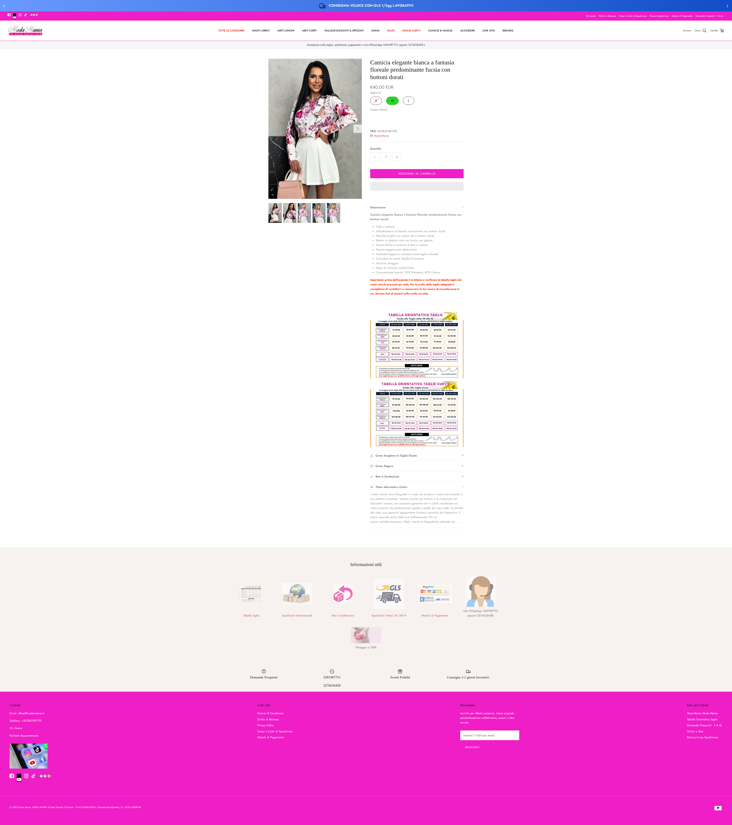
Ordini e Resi (695, 731)
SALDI (391, 30)
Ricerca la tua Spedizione (702, 737)
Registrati (472, 747)
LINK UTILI (488, 30)
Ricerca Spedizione (659, 16)
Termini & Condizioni (270, 713)
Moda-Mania (381, 136)
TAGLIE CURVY (411, 30)
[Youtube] (14, 16)
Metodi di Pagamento (682, 16)
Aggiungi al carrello (417, 174)
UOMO (375, 30)
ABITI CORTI (309, 30)
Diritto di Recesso (607, 16)
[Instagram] (20, 14)
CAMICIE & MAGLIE (440, 30)
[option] (315, 129)
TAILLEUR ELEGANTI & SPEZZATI (344, 30)
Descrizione (377, 207)
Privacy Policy (265, 725)
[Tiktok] (25, 14)
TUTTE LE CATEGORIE (231, 30)
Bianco (375, 118)
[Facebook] (9, 14)
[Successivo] (357, 128)
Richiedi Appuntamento (24, 736)
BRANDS (508, 30)
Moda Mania (24, 807)
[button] (417, 186)
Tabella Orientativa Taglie (702, 719)
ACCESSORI (467, 30)
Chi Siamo (16, 728)
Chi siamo (591, 16)
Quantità (375, 149)
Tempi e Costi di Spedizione (633, 16)
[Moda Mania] (25, 30)
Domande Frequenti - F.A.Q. (709, 16)
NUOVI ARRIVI (261, 30)
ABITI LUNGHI (285, 30)
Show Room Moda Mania (702, 713)
